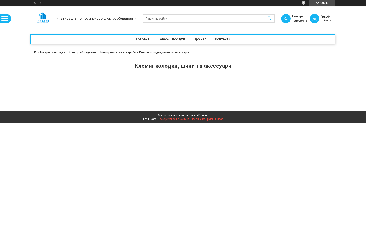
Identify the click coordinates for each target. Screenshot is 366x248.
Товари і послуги (171, 39)
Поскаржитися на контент (173, 119)
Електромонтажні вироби (118, 52)
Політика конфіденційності (207, 119)
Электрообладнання (82, 52)
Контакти (222, 39)
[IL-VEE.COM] (42, 18)
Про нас (200, 39)
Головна (143, 39)
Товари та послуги (52, 52)
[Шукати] (269, 18)
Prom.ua (203, 115)
